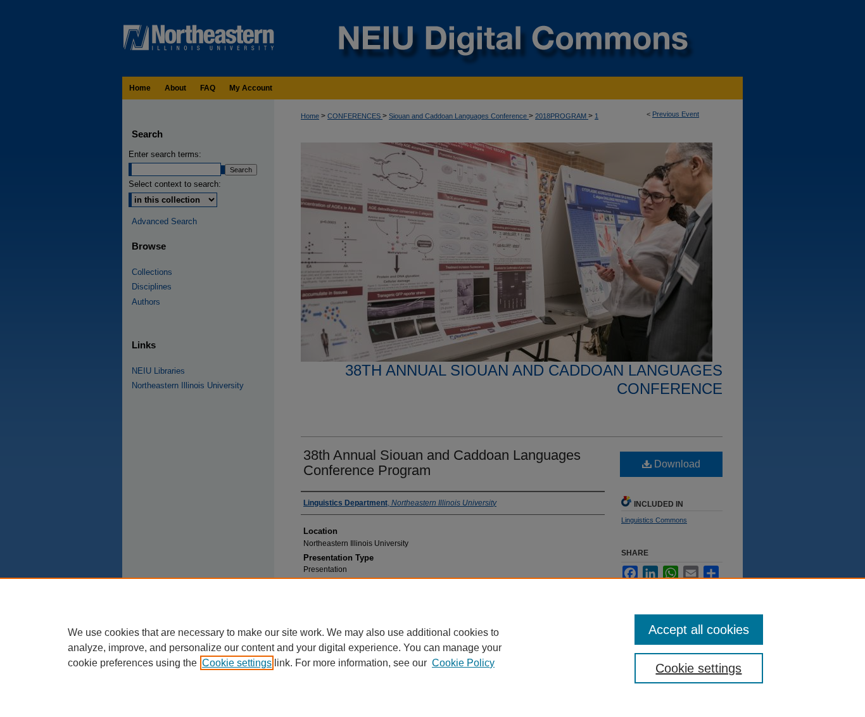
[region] (432, 647)
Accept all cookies (698, 630)
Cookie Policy (463, 662)
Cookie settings (237, 662)
